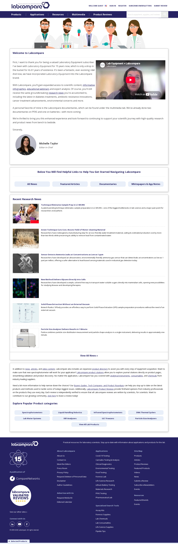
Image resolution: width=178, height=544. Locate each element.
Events (137, 489)
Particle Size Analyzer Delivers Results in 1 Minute (64, 329)
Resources (58, 14)
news (27, 369)
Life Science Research (105, 481)
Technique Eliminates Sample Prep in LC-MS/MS (63, 205)
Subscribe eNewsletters (140, 6)
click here (52, 395)
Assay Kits (100, 510)
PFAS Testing (101, 493)
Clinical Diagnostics (104, 464)
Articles (137, 460)
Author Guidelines (64, 485)
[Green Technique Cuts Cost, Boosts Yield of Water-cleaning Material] (26, 247)
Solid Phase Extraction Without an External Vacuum (65, 304)
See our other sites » (18, 512)
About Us (61, 455)
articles (34, 369)
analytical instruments (120, 375)
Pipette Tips (101, 531)
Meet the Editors (64, 464)
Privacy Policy (62, 472)
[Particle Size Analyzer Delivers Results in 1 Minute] (26, 347)
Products (16, 14)
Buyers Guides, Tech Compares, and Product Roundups (99, 385)
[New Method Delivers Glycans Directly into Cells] (26, 297)
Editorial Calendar (64, 502)
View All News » (89, 355)
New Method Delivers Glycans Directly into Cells (63, 279)
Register (122, 6)
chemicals (152, 375)
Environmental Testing (105, 468)
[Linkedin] (13, 524)
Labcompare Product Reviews (100, 389)
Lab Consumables (103, 523)
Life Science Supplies (104, 527)
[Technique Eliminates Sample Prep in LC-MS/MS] (26, 223)
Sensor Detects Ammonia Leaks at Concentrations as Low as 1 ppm (72, 254)
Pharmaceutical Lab (104, 497)
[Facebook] (27, 524)
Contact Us (61, 460)
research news (56, 92)
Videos (137, 472)
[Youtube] (20, 524)
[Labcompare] (30, 5)
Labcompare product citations (90, 372)
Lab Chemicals (102, 518)
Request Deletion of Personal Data (71, 476)
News (136, 476)
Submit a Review (141, 481)
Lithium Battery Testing (105, 485)
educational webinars (38, 89)
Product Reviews (102, 14)
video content (48, 369)
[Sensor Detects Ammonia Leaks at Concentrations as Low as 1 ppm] (26, 272)
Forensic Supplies (103, 514)
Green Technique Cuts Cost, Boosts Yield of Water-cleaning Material (73, 229)
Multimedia (78, 14)
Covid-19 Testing (102, 455)
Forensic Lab (101, 476)
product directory (100, 369)
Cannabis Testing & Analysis (107, 460)
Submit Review (160, 6)
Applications (37, 14)
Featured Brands (141, 500)
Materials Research (104, 489)
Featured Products (142, 468)
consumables (137, 375)
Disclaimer (61, 481)
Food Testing (101, 472)
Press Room (62, 468)
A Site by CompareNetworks (31, 478)
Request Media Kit (64, 498)
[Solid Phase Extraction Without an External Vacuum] (26, 322)
